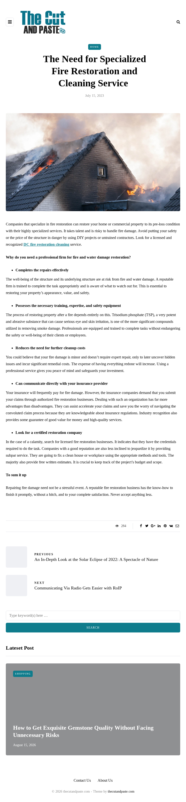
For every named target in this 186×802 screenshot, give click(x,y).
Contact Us (82, 780)
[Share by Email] (177, 526)
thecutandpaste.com (121, 791)
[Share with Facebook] (141, 526)
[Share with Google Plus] (153, 526)
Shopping (23, 673)
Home (94, 46)
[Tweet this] (147, 526)
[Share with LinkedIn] (159, 526)
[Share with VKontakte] (171, 526)
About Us (105, 780)
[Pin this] (165, 526)
